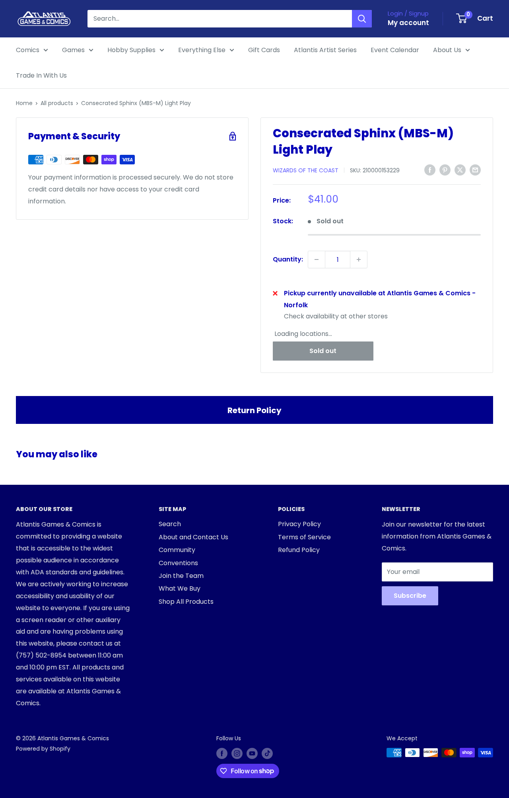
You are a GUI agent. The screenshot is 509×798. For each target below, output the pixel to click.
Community (177, 549)
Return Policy (254, 410)
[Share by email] (475, 170)
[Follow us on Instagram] (237, 753)
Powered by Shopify (43, 749)
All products (57, 103)
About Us (447, 50)
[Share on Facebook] (429, 170)
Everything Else (201, 50)
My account (408, 22)
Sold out (322, 350)
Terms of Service (304, 537)
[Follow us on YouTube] (252, 753)
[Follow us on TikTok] (267, 753)
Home (24, 103)
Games (73, 50)
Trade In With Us (41, 75)
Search (170, 524)
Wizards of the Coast (305, 170)
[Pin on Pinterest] (445, 170)
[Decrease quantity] (316, 259)
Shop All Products (186, 601)
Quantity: (288, 259)
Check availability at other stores (336, 316)
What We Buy (179, 588)
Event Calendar (395, 50)
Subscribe (410, 595)
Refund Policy (299, 549)
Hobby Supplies (131, 50)
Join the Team (181, 575)
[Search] (362, 18)
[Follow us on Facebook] (221, 753)
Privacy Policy (299, 524)
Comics (27, 50)
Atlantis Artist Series (325, 50)
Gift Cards (264, 50)
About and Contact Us (193, 537)
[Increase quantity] (358, 259)
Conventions (178, 563)
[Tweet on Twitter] (460, 170)
